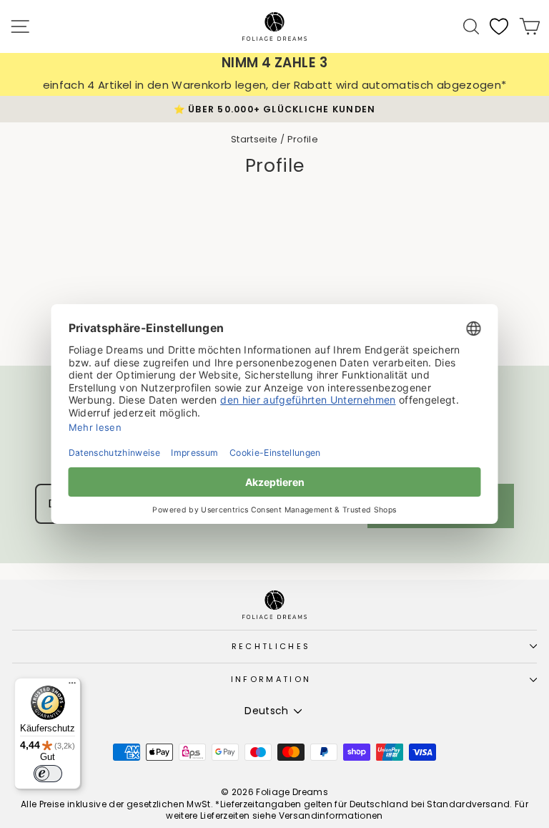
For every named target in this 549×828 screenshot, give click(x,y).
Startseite (254, 139)
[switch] (48, 773)
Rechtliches (271, 646)
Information (271, 679)
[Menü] (72, 686)
